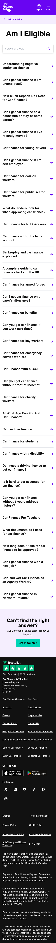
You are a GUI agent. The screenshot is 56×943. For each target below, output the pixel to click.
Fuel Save (33, 699)
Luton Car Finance (11, 755)
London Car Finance (12, 747)
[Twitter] (5, 789)
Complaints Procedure (40, 834)
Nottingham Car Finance (14, 739)
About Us (7, 707)
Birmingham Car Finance (40, 731)
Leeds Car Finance (37, 747)
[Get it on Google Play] (36, 773)
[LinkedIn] (15, 789)
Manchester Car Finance (40, 739)
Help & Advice (14, 19)
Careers (6, 715)
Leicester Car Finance (39, 755)
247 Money (34, 843)
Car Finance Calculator (13, 699)
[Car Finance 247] (10, 7)
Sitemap (6, 815)
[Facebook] (43, 789)
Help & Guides (35, 715)
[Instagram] (5, 798)
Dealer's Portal (9, 723)
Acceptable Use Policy (13, 834)
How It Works (34, 707)
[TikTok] (33, 789)
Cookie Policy (35, 825)
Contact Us (33, 723)
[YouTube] (24, 789)
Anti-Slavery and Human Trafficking (14, 844)
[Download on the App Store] (12, 773)
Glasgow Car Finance (13, 731)
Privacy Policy (9, 825)
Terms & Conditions (39, 815)
